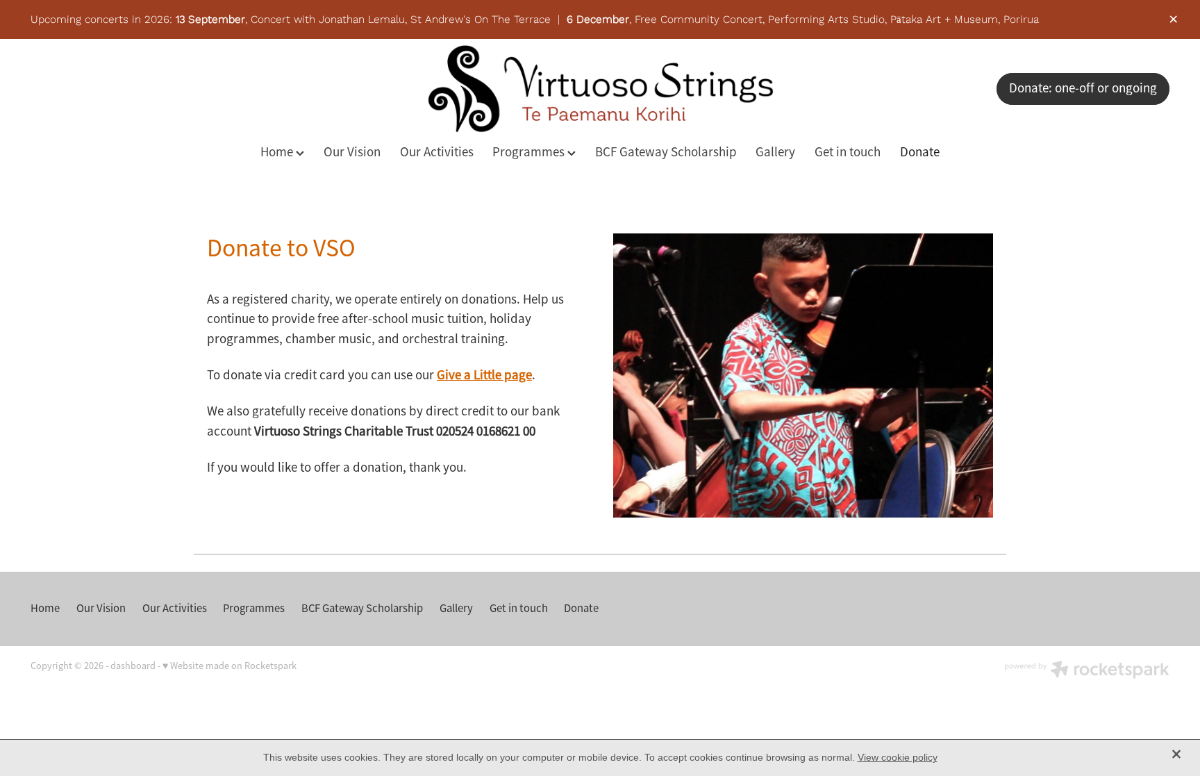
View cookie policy (898, 757)
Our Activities (437, 152)
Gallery (775, 152)
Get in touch (848, 152)
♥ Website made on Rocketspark (229, 665)
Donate (920, 152)
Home (278, 152)
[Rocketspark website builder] (1086, 671)
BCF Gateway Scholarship (666, 152)
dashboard (133, 665)
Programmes (529, 152)
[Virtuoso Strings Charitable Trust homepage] (600, 88)
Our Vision (352, 152)
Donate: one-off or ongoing (1083, 88)
